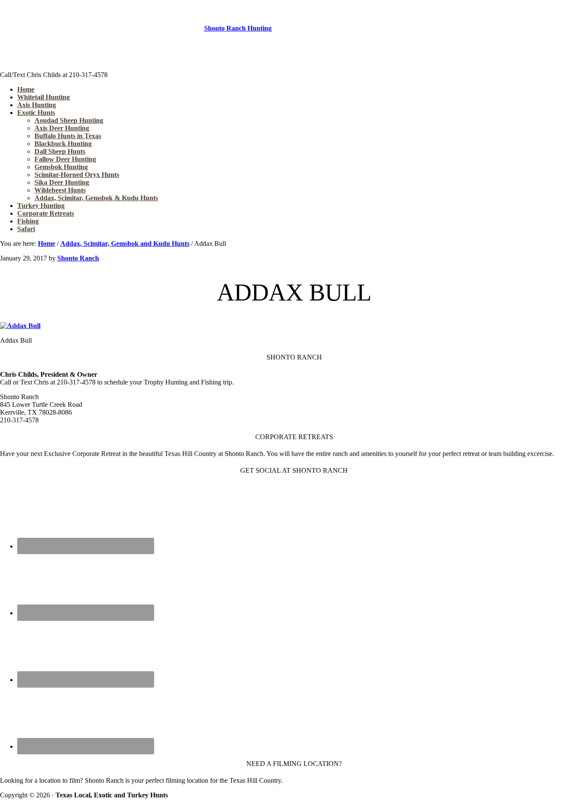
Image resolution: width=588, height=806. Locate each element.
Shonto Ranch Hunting (238, 28)
